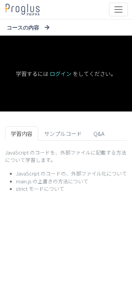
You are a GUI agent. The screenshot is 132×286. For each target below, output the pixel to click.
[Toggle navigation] (118, 9)
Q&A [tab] (98, 133)
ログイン (60, 73)
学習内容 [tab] (21, 133)
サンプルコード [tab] (63, 133)
